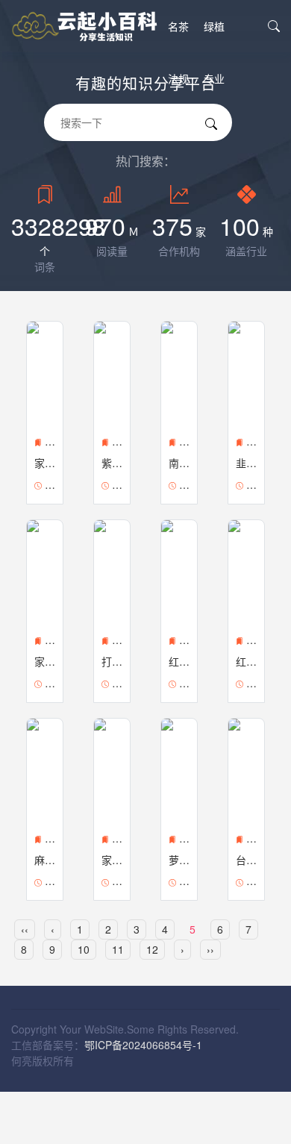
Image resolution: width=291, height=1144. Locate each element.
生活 (178, 130)
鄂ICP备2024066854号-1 (143, 1044)
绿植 (214, 26)
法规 (178, 78)
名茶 (178, 26)
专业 (214, 78)
